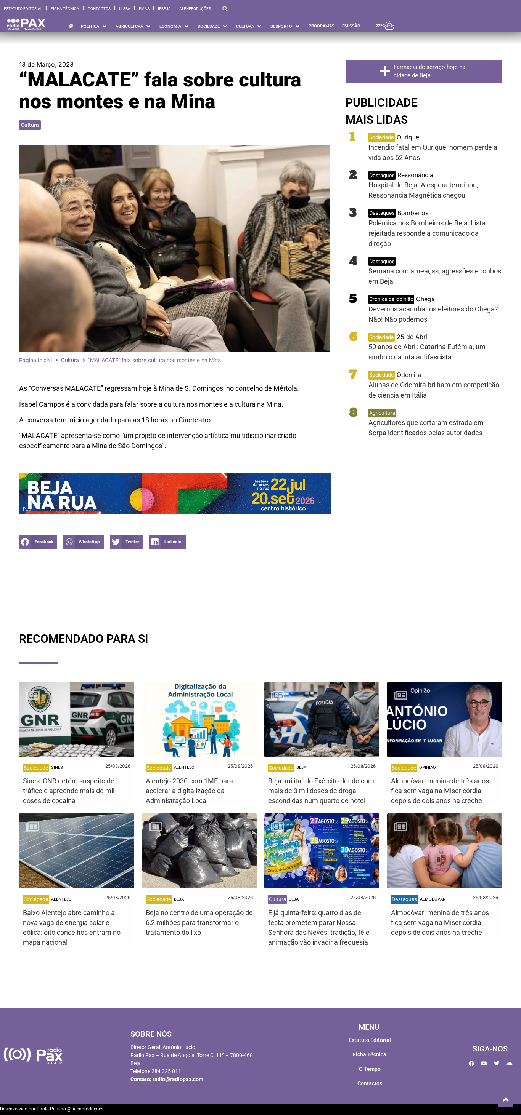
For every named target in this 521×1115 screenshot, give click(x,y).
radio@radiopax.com (178, 1079)
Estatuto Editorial (23, 8)
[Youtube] (484, 1063)
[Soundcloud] (509, 1063)
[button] (38, 542)
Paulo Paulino (51, 1109)
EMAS (144, 8)
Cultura (30, 125)
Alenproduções (195, 8)
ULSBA (124, 8)
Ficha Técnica (65, 8)
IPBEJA (164, 8)
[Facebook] (471, 1063)
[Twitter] (496, 1063)
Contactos (99, 8)
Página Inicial (35, 360)
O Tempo (370, 1069)
